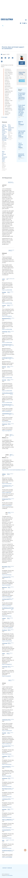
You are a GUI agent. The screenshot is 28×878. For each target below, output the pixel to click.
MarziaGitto (4, 566)
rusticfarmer (5, 799)
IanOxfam (4, 809)
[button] (26, 20)
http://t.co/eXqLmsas (6, 743)
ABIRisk (4, 474)
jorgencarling (5, 766)
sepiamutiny (5, 719)
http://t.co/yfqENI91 (6, 676)
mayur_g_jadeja (5, 819)
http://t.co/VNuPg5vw (7, 316)
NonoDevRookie (5, 404)
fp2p (3, 840)
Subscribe (22, 80)
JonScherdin (5, 577)
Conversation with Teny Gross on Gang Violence (22, 133)
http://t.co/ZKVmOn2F (7, 640)
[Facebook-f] (22, 23)
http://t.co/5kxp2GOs (7, 505)
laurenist (4, 380)
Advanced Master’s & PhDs (21, 155)
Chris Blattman (7, 19)
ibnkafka (4, 292)
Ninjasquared (5, 318)
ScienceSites (10, 875)
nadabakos (4, 756)
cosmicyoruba (5, 599)
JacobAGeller (5, 485)
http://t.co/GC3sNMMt (7, 857)
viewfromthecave (6, 393)
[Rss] (26, 23)
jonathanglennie (6, 344)
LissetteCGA (5, 830)
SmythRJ (4, 733)
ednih (3, 279)
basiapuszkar (5, 499)
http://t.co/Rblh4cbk (6, 492)
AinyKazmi (4, 630)
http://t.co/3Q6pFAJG (7, 664)
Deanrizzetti (5, 746)
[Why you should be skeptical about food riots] (5, 161)
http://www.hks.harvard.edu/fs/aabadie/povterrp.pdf (13, 469)
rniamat (4, 618)
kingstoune (4, 424)
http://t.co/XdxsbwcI (6, 605)
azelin (3, 653)
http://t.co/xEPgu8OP (7, 596)
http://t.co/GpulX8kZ (6, 776)
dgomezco (4, 587)
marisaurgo (4, 331)
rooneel (4, 305)
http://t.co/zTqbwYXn (7, 430)
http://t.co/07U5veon (6, 574)
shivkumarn (4, 778)
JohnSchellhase (5, 413)
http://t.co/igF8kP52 (8, 627)
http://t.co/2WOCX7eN (7, 289)
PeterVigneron (5, 788)
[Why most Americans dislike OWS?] (11, 132)
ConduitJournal (5, 850)
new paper (4, 117)
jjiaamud (4, 366)
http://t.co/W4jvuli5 (6, 585)
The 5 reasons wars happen (20, 145)
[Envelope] (24, 23)
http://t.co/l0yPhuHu (6, 411)
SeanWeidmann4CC (6, 608)
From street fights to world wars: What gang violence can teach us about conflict (21, 110)
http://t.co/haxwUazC (7, 483)
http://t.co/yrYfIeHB (6, 421)
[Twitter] (20, 23)
